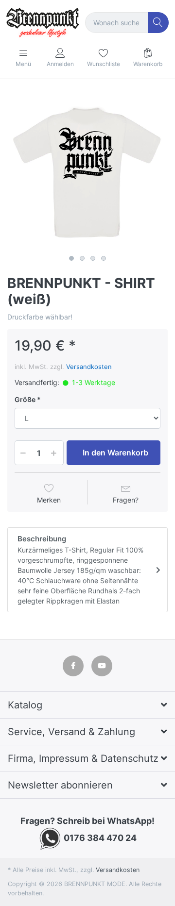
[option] (87, 171)
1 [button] (71, 258)
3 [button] (92, 258)
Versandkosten (89, 366)
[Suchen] (158, 22)
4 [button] (103, 258)
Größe (25, 399)
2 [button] (82, 258)
